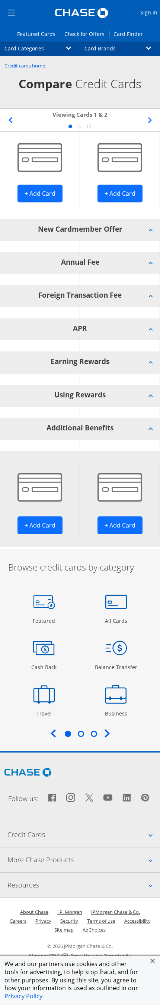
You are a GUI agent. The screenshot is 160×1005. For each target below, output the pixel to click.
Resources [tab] (83, 884)
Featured (45, 620)
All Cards (117, 620)
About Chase (34, 912)
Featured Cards (38, 33)
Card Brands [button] (122, 48)
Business (117, 713)
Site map (64, 929)
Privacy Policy (23, 996)
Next (149, 120)
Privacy (43, 921)
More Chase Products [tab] (83, 859)
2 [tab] (79, 126)
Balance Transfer (116, 667)
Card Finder (130, 33)
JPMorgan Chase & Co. (115, 912)
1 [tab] (70, 126)
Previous (10, 120)
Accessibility (137, 921)
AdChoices (94, 929)
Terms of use (101, 921)
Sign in (149, 12)
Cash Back (44, 667)
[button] (153, 961)
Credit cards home (24, 65)
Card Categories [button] (42, 48)
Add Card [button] (44, 193)
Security (69, 921)
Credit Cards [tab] (83, 834)
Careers (18, 921)
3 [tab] (88, 126)
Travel (46, 713)
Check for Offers (86, 33)
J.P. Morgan (69, 912)
